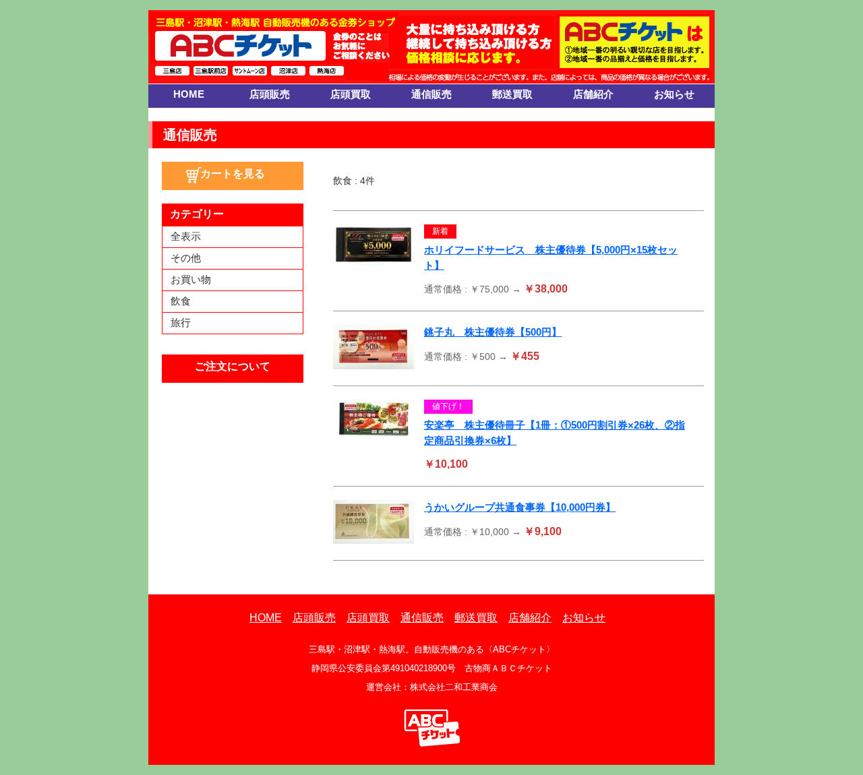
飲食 (181, 301)
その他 (186, 258)
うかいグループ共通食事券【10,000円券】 (520, 507)
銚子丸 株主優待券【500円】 (493, 332)
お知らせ (674, 94)
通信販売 (431, 94)
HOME (188, 94)
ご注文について (232, 366)
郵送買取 (512, 94)
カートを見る (232, 173)
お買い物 (191, 279)
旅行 (181, 322)
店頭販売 (269, 94)
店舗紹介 (593, 94)
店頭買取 (350, 94)
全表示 (186, 236)
